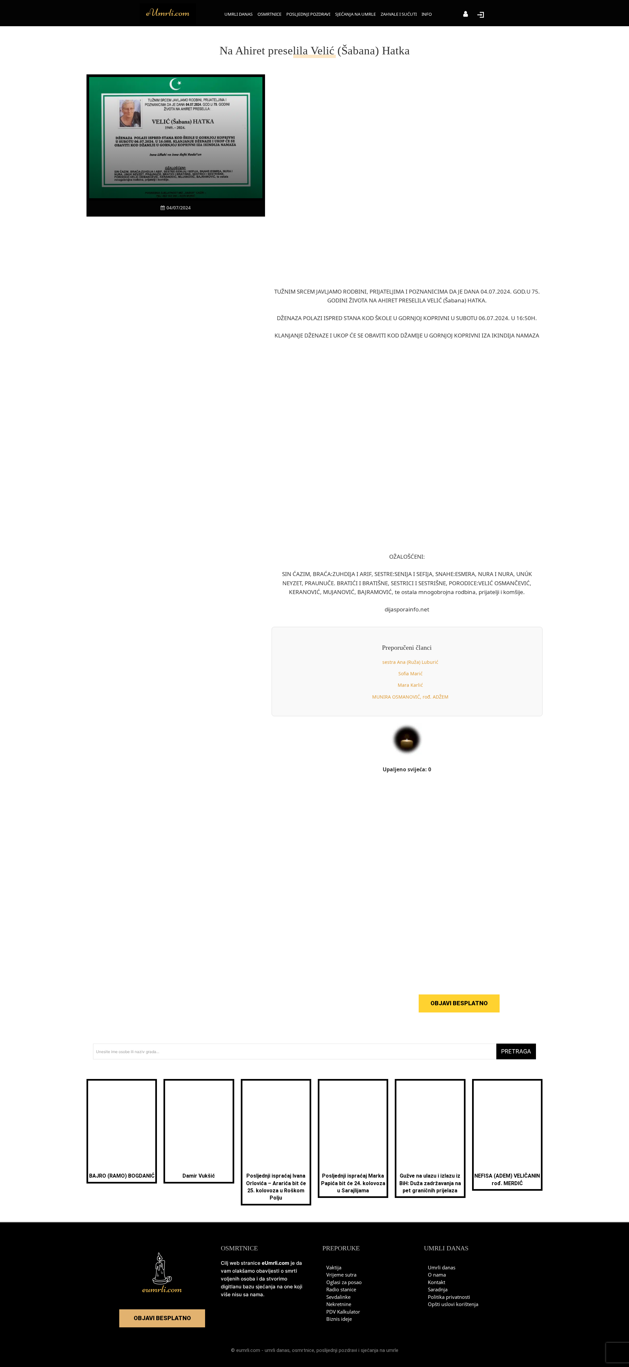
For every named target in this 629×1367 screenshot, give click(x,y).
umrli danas (277, 1350)
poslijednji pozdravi (336, 1350)
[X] (145, 229)
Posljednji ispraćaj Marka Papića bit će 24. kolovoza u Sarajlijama (353, 1183)
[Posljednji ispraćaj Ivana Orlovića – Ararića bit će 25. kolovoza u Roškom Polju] (276, 1124)
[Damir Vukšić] (198, 1124)
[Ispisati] (190, 229)
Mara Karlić (410, 685)
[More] (221, 229)
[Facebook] (130, 229)
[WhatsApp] (175, 229)
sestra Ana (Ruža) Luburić (410, 662)
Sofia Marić (410, 673)
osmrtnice (303, 1350)
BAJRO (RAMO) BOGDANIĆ (122, 1176)
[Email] (205, 229)
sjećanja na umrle (379, 1350)
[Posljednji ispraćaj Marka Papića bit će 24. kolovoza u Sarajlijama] (353, 1124)
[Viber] (160, 229)
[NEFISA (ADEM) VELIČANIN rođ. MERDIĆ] (507, 1124)
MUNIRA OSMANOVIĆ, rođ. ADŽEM (410, 697)
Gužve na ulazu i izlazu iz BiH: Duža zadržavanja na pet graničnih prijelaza (430, 1183)
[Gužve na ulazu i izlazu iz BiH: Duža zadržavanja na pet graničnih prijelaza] (430, 1124)
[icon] (465, 14)
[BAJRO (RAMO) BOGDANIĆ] (121, 1124)
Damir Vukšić (198, 1176)
